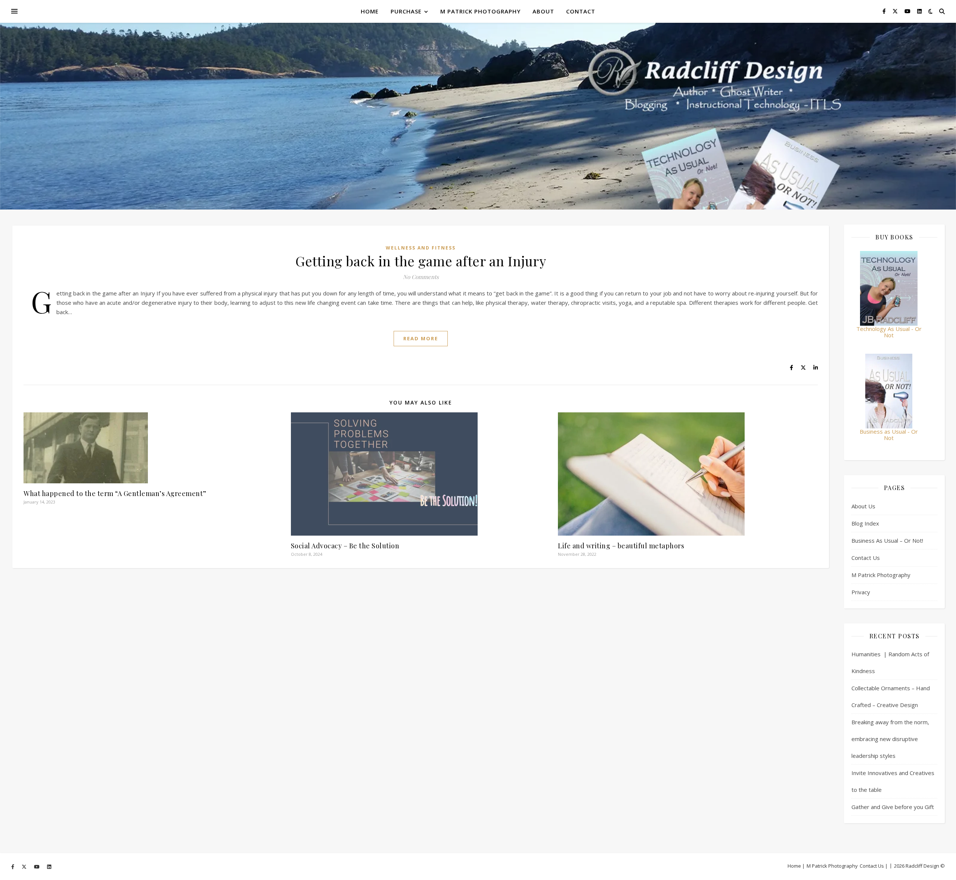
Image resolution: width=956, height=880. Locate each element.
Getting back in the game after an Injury (420, 261)
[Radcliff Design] (478, 116)
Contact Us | (874, 865)
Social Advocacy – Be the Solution (345, 545)
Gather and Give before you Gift (892, 807)
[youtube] (908, 11)
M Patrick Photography (480, 11)
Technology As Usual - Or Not (889, 332)
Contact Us (865, 557)
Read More (420, 338)
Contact (580, 11)
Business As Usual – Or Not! (887, 540)
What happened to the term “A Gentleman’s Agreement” (115, 493)
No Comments (421, 277)
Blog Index (865, 523)
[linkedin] (919, 11)
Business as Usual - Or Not (889, 434)
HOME (370, 11)
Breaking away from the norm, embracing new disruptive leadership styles (890, 738)
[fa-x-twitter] (896, 11)
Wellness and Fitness (421, 248)
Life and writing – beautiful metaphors (621, 545)
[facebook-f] (884, 11)
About (543, 11)
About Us (863, 506)
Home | (796, 865)
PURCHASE (406, 11)
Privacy (860, 592)
